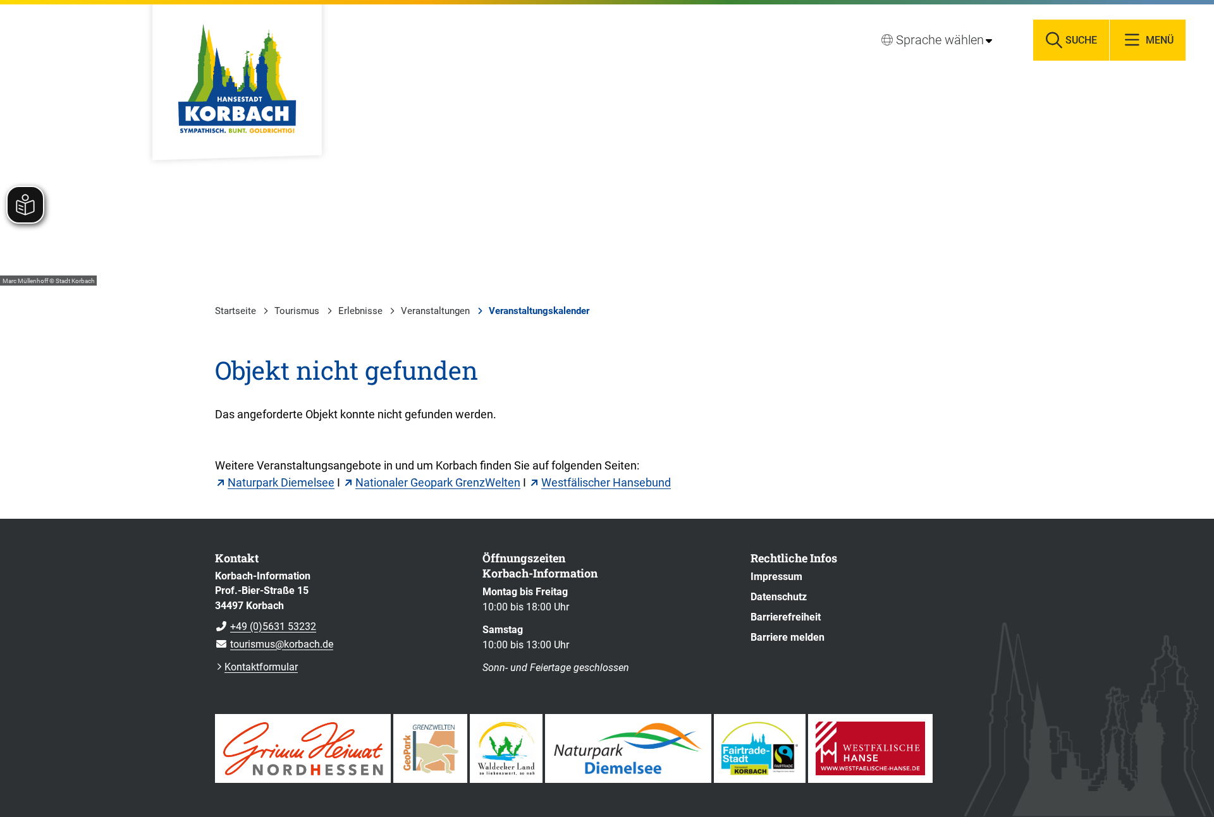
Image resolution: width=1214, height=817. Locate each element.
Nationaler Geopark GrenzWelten (437, 482)
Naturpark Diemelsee (281, 482)
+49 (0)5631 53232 (265, 626)
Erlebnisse (360, 311)
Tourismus (296, 311)
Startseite (235, 311)
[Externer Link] (303, 748)
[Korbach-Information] (339, 610)
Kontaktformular (261, 667)
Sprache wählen (940, 39)
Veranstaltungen (435, 311)
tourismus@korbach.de (274, 644)
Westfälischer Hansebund (606, 482)
